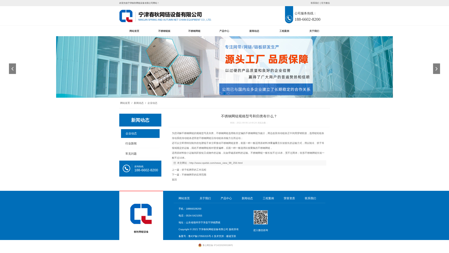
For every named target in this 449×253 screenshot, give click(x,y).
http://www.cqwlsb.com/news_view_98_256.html (216, 162)
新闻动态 (254, 31)
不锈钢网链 (194, 31)
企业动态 (152, 103)
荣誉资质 (289, 198)
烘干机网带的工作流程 (194, 169)
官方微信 (325, 3)
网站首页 (134, 31)
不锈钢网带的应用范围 (194, 174)
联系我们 (315, 3)
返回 (174, 179)
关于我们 (314, 31)
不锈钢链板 (164, 31)
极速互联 (231, 236)
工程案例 (284, 31)
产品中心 (224, 31)
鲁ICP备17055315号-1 (200, 236)
